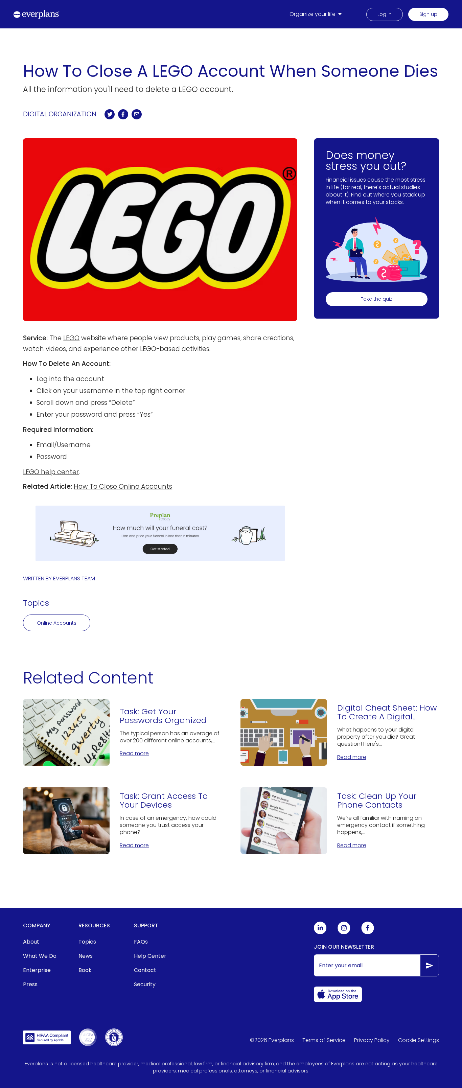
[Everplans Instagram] (344, 932)
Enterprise (37, 970)
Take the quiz (376, 299)
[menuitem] (317, 14)
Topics (87, 942)
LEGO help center (51, 472)
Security (145, 984)
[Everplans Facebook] (367, 932)
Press (30, 984)
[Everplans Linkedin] (320, 932)
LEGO (71, 338)
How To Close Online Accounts (123, 486)
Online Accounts (56, 623)
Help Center (150, 956)
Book (85, 970)
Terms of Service (324, 1040)
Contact (145, 970)
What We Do (39, 956)
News (85, 956)
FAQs (141, 942)
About (31, 942)
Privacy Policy (372, 1040)
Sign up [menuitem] (428, 14)
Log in (384, 14)
